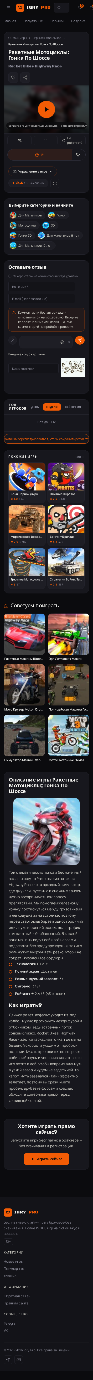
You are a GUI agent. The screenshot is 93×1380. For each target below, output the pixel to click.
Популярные (33, 21)
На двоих (78, 21)
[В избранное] (13, 77)
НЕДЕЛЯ (52, 407)
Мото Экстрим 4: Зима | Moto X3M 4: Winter (69, 760)
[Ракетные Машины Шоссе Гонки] (24, 634)
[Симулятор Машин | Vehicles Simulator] (24, 735)
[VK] (18, 1359)
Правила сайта (16, 1303)
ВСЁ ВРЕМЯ (73, 407)
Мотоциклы (27, 225)
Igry (39, 7)
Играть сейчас (49, 1159)
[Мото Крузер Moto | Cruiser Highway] (24, 684)
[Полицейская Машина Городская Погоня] (68, 684)
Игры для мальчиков (47, 38)
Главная (10, 21)
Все (78, 457)
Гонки (61, 215)
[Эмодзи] (62, 342)
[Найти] (59, 8)
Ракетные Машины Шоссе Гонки (24, 659)
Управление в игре (32, 171)
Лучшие (10, 1275)
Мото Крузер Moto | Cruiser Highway (24, 709)
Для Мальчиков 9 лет (63, 235)
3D (53, 225)
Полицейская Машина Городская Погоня (69, 709)
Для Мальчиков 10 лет (35, 245)
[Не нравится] (78, 154)
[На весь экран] (46, 140)
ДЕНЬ (35, 407)
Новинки (57, 21)
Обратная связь (17, 1296)
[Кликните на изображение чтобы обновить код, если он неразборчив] (73, 368)
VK (6, 1330)
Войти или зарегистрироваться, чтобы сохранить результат (46, 439)
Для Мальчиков (30, 215)
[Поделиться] (25, 77)
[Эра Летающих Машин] (68, 634)
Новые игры (13, 1261)
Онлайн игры (17, 38)
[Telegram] (8, 1359)
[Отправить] (80, 340)
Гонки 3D (25, 235)
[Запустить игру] (46, 109)
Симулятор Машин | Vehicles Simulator (24, 760)
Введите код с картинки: (27, 354)
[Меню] (8, 7)
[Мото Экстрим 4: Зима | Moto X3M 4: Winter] (68, 735)
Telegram (11, 1323)
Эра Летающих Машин (65, 659)
